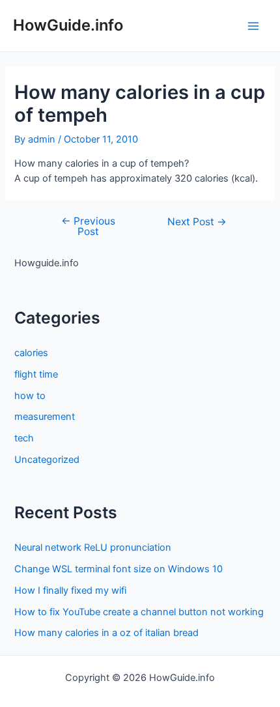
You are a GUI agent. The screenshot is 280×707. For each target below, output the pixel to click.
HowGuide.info (68, 25)
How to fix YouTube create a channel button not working (139, 612)
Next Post (197, 222)
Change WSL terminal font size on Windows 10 (118, 569)
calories (31, 353)
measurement (44, 417)
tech (24, 438)
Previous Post (88, 226)
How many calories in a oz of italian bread (106, 633)
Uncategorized (46, 459)
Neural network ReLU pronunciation (92, 547)
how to (30, 396)
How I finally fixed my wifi (70, 590)
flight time (36, 374)
